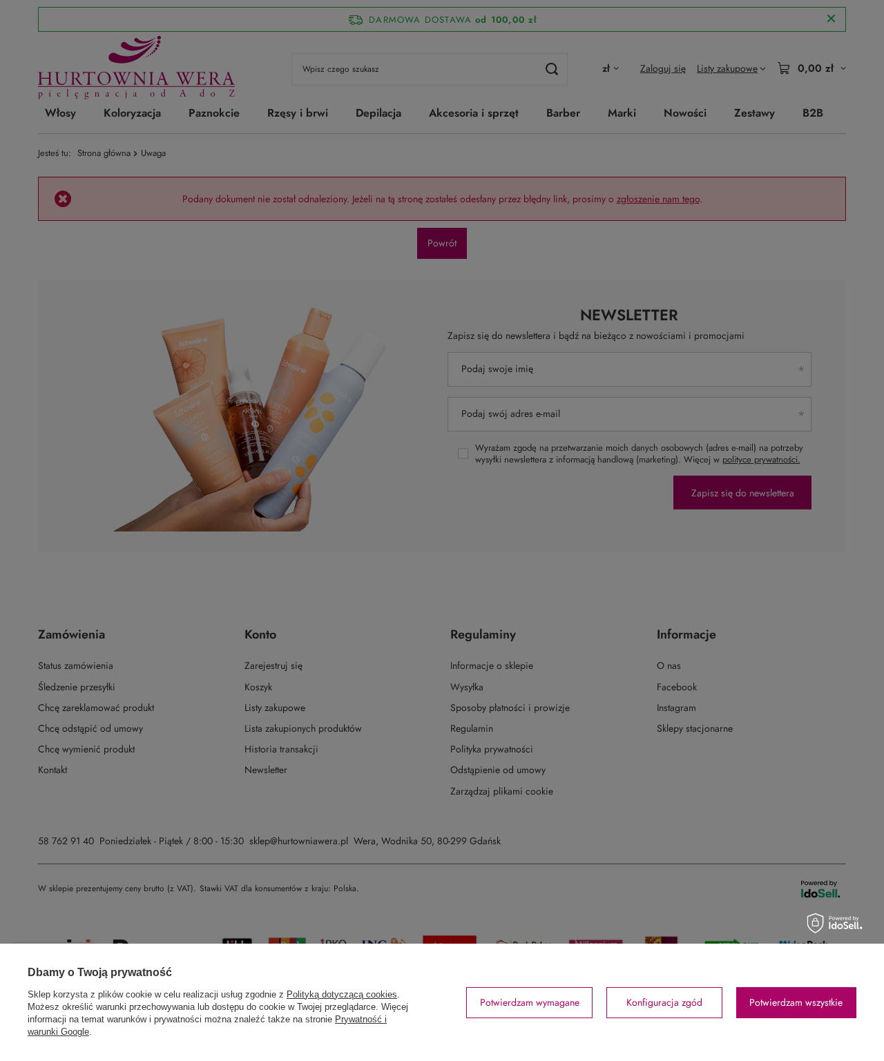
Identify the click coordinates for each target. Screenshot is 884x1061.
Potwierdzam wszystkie (796, 1002)
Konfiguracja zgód (664, 1002)
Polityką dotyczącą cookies (342, 994)
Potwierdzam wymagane (529, 1002)
